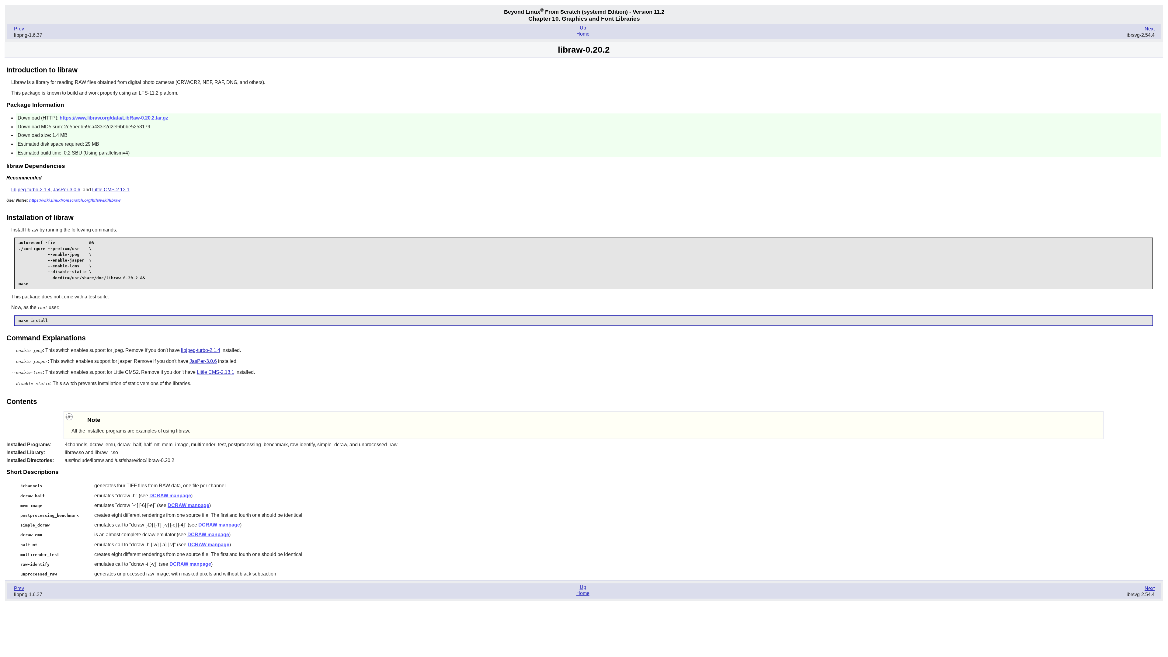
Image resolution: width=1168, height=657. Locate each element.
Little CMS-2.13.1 (111, 189)
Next (1150, 28)
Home (582, 33)
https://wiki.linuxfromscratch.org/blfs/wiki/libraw (74, 200)
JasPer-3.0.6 (66, 189)
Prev (19, 28)
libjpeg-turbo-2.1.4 (30, 189)
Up (583, 27)
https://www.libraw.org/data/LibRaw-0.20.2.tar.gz (114, 117)
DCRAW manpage (170, 495)
